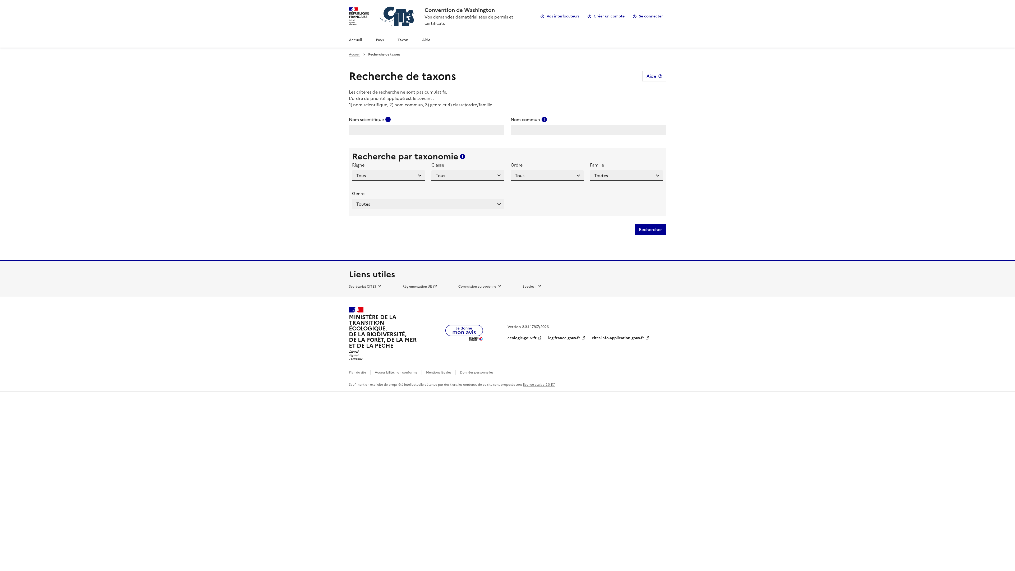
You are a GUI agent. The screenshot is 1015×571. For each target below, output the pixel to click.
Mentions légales (438, 372)
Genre (358, 193)
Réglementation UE (417, 286)
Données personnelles (476, 372)
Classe (437, 165)
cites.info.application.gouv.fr (618, 338)
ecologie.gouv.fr (522, 338)
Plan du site (357, 372)
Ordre (517, 165)
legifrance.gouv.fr (564, 338)
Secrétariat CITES (362, 286)
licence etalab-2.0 (536, 384)
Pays (380, 40)
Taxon (403, 40)
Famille (597, 165)
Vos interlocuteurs (563, 16)
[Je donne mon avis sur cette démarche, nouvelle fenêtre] (464, 339)
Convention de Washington (460, 10)
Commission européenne (477, 286)
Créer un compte (609, 16)
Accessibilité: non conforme (396, 372)
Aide (426, 40)
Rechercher (650, 229)
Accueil (355, 40)
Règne (358, 165)
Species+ (529, 286)
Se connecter (651, 16)
